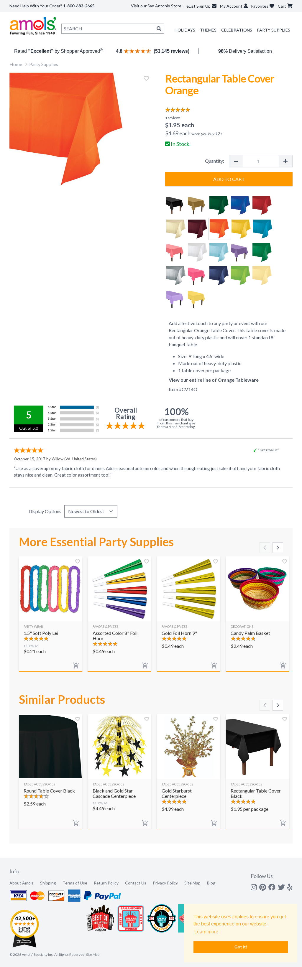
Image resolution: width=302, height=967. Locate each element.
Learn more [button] (206, 931)
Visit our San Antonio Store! (157, 5)
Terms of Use (75, 882)
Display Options (45, 511)
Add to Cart (229, 179)
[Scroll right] (278, 547)
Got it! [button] (240, 947)
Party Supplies (273, 29)
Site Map (192, 882)
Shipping (48, 882)
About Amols (21, 882)
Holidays (185, 29)
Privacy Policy (165, 882)
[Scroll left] (265, 547)
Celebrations (236, 29)
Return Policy (106, 882)
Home (15, 64)
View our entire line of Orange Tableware (214, 380)
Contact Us (135, 882)
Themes (208, 29)
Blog (211, 882)
